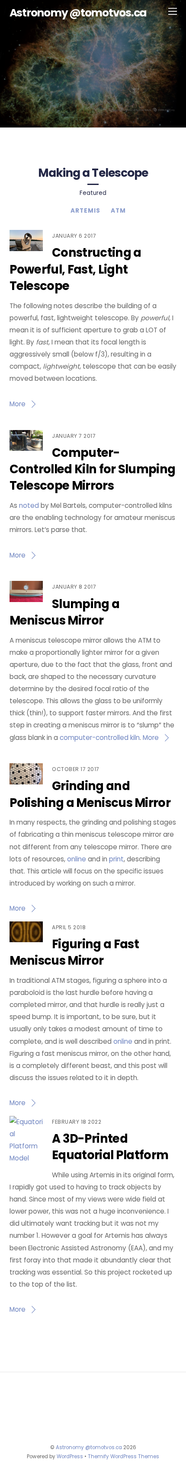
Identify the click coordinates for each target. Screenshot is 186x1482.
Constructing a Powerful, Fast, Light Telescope (75, 269)
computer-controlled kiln (100, 737)
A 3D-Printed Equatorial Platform (110, 1146)
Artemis (85, 211)
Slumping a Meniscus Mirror (65, 612)
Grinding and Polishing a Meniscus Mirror (90, 794)
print (116, 859)
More (18, 403)
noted (29, 505)
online (76, 859)
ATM (118, 211)
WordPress (70, 1456)
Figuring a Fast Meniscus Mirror (74, 952)
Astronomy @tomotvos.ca (89, 1447)
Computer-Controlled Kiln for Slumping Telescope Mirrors (93, 469)
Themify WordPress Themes (123, 1456)
